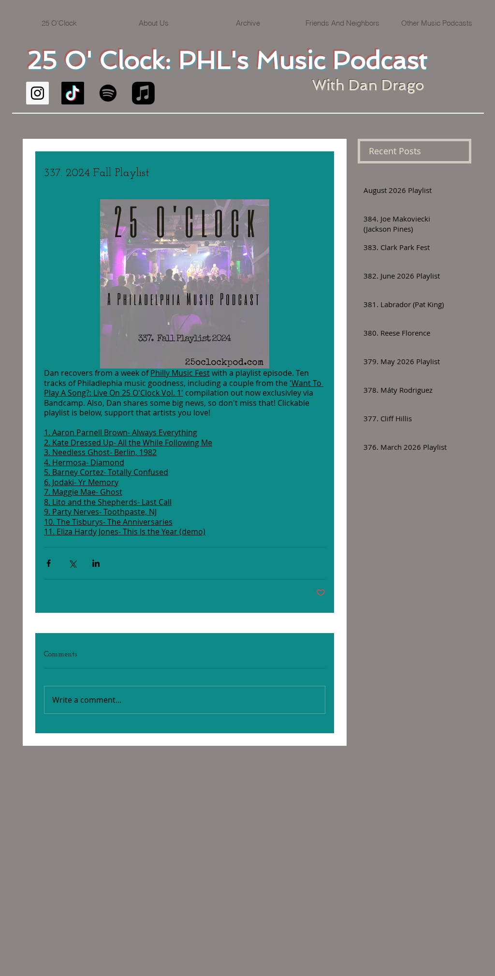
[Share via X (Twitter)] (72, 563)
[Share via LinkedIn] (96, 563)
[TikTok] (72, 93)
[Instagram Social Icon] (37, 93)
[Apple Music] (143, 93)
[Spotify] (108, 93)
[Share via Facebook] (48, 563)
